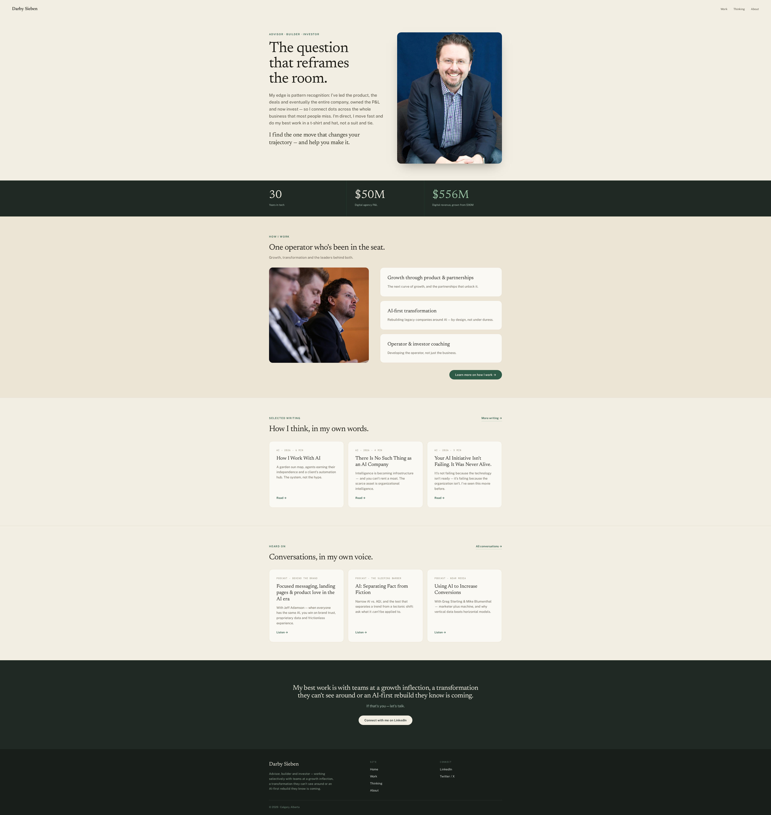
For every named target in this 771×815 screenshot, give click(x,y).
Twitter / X (447, 776)
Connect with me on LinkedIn (385, 720)
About (755, 9)
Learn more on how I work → (475, 374)
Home (374, 769)
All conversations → (489, 546)
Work (724, 9)
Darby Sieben (24, 9)
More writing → (491, 418)
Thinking (739, 9)
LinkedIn (446, 769)
